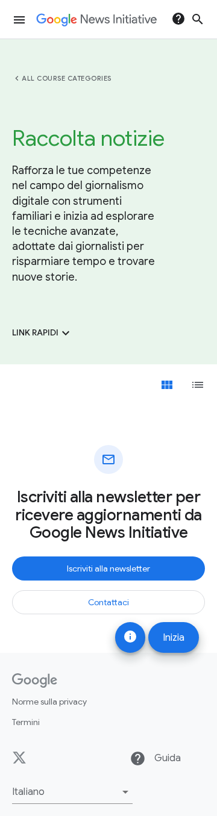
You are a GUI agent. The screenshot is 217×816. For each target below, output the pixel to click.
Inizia (173, 638)
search (197, 19)
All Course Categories (67, 78)
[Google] (34, 680)
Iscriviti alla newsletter (108, 568)
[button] (72, 792)
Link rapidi (42, 333)
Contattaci (108, 602)
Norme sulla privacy (49, 701)
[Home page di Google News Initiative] (96, 19)
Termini (26, 722)
